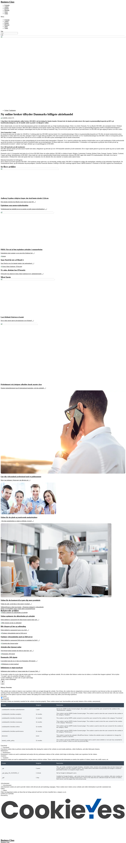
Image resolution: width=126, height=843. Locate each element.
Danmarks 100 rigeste (9, 657)
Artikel (6, 7)
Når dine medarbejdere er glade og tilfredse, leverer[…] (17, 521)
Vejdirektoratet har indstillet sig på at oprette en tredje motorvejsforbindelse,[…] (24, 209)
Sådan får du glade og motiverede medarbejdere (19, 517)
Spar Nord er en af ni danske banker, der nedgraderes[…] (17, 263)
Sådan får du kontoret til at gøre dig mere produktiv (20, 600)
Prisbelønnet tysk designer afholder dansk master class (21, 384)
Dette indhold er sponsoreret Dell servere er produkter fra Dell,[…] (20, 640)
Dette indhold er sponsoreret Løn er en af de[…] (15, 630)
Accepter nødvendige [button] (27, 677)
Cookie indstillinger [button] (6, 677)
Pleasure (6, 10)
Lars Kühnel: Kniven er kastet (12, 317)
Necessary (6, 698)
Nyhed (6, 110)
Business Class (7, 2)
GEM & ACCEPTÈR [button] (7, 793)
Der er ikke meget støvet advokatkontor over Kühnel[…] (17, 320)
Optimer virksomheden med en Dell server (17, 637)
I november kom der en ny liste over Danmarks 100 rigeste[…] (19, 661)
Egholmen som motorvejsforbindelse (14, 205)
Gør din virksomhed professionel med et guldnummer (21, 477)
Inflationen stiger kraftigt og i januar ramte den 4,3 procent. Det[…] (20, 671)
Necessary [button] (4, 696)
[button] (63, 17)
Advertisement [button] (5, 783)
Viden (6, 13)
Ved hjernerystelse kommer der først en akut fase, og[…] (17, 650)
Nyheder (7, 5)
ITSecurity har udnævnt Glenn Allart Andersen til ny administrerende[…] (22, 273)
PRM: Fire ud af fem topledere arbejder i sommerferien (21, 249)
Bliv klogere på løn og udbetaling (13, 626)
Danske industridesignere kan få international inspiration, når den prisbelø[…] (23, 388)
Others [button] (3, 788)
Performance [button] (4, 751)
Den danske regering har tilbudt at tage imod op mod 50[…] (18, 202)
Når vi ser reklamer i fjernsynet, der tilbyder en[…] (15, 480)
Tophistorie (12, 110)
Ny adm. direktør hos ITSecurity (13, 270)
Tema (6, 12)
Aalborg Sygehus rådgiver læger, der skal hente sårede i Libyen (25, 198)
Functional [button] (4, 745)
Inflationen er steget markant (12, 668)
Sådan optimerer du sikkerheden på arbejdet (18, 616)
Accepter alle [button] (16, 677)
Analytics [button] (3, 756)
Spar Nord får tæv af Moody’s (12, 260)
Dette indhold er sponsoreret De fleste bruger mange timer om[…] (20, 619)
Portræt (6, 8)
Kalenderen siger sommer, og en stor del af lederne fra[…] (17, 253)
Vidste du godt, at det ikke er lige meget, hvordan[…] (16, 604)
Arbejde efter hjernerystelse (11, 647)
